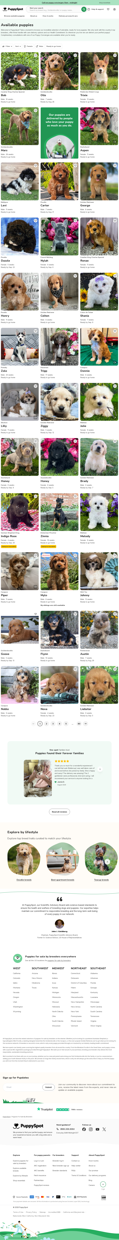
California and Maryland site (73, 1212)
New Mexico (37, 978)
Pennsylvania (76, 1016)
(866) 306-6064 (67, 1129)
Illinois (54, 973)
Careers (92, 1185)
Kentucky (94, 992)
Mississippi (94, 1002)
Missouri (55, 1002)
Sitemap (43, 1212)
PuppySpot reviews (41, 1185)
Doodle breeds (24, 879)
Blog (90, 1180)
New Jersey (75, 1007)
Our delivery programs (97, 1175)
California (16, 973)
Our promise (93, 1171)
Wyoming (17, 1011)
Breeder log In (58, 1161)
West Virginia (95, 1026)
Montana (16, 987)
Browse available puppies (14, 16)
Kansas (55, 987)
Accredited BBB (54, 1212)
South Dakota (57, 1021)
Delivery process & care (68, 16)
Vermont (74, 1026)
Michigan (55, 992)
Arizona (35, 973)
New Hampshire (77, 1002)
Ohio (54, 1016)
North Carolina (96, 1007)
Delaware (75, 978)
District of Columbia (79, 983)
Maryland (74, 992)
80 (79, 724)
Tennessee (94, 1016)
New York (75, 1011)
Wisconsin (56, 1026)
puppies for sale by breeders (59, 960)
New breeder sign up (61, 1166)
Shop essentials (19, 1181)
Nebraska (56, 1007)
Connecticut (75, 973)
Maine (73, 987)
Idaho (15, 983)
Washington (18, 1007)
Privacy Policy (31, 1212)
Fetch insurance (40, 1175)
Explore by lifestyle (20, 1176)
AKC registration (40, 1166)
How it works (48, 16)
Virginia (93, 1021)
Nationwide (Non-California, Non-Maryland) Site (31, 1216)
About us (33, 16)
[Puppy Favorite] (35, 55)
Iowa (54, 983)
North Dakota (57, 1011)
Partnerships (39, 1180)
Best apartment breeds (62, 879)
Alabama (94, 973)
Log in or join (39, 1161)
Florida (93, 983)
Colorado (16, 978)
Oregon (16, 997)
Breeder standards (60, 1171)
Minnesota (56, 997)
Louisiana (94, 997)
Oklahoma (36, 983)
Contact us (75, 1161)
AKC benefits (39, 1171)
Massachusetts (77, 997)
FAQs (73, 1171)
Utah (15, 1002)
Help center (76, 1166)
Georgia (93, 987)
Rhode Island (76, 1021)
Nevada (16, 992)
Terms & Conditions (78, 1175)
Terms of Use (18, 1212)
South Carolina (96, 1011)
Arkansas (94, 978)
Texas (34, 987)
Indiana (55, 978)
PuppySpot (6, 1116)
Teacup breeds (101, 879)
